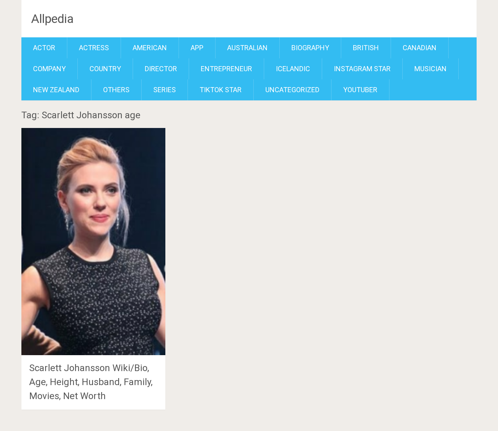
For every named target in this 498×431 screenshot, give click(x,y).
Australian (247, 48)
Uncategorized (292, 90)
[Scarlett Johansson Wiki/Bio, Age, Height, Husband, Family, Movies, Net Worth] (93, 241)
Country (105, 69)
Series (164, 90)
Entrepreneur (226, 69)
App (197, 48)
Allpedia (52, 18)
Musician (430, 69)
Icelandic (293, 69)
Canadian (420, 48)
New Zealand (56, 90)
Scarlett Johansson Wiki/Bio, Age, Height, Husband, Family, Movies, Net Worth (91, 382)
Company (49, 69)
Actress (94, 48)
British (366, 48)
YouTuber (360, 90)
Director (161, 69)
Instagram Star (362, 69)
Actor (44, 48)
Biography (310, 48)
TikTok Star (221, 90)
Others (116, 90)
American (150, 48)
